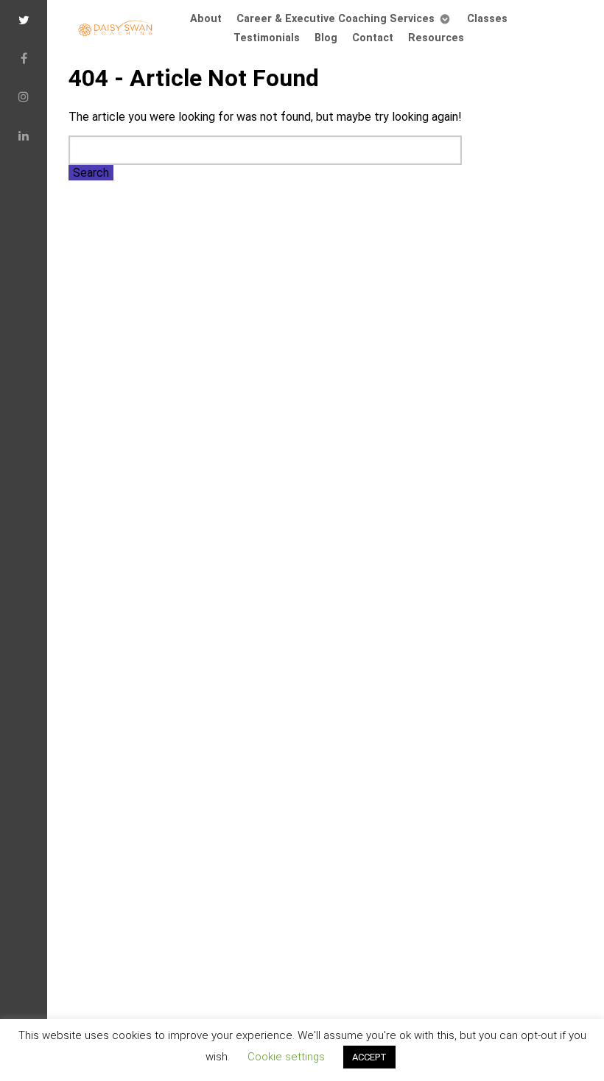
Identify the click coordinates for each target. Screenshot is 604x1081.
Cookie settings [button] (286, 1056)
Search (91, 173)
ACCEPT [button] (369, 1057)
